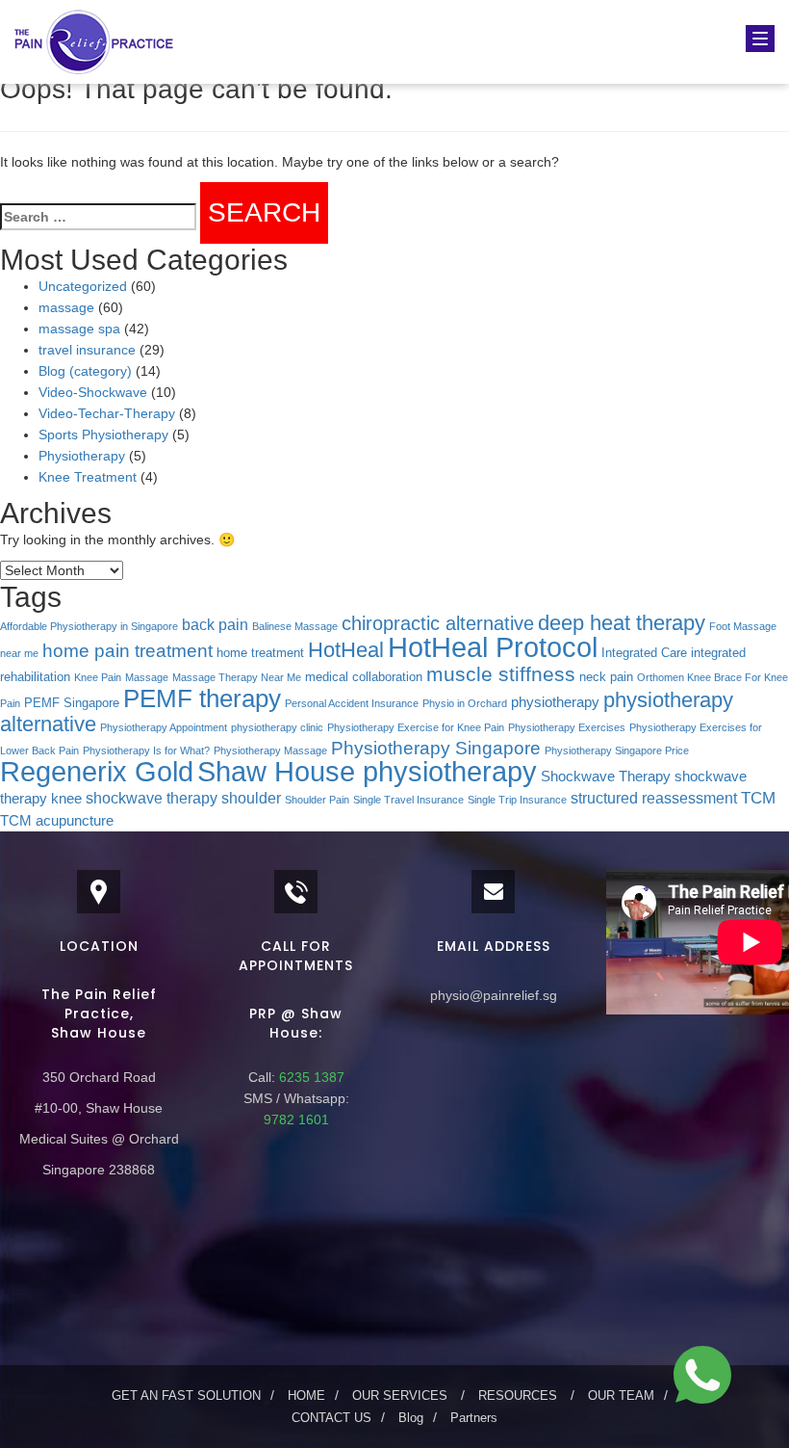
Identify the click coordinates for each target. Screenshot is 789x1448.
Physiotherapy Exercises (566, 727)
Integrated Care (644, 652)
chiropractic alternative (438, 623)
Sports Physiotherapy (103, 434)
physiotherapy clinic (277, 727)
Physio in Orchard (464, 703)
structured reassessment (654, 797)
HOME (306, 1395)
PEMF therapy (202, 698)
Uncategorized (82, 286)
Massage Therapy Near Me (236, 677)
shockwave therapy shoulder (183, 797)
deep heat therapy (621, 623)
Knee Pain (97, 677)
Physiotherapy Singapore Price (617, 750)
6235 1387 (309, 1077)
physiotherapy (555, 702)
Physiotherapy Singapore (436, 748)
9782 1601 (296, 1119)
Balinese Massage (295, 626)
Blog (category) (85, 371)
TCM (758, 797)
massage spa (79, 328)
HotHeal (346, 650)
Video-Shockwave (92, 392)
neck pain (606, 677)
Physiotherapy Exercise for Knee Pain (415, 727)
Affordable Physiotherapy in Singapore (89, 626)
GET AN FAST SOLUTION (186, 1395)
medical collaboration (363, 677)
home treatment (260, 652)
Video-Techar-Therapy (106, 413)
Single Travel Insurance (408, 799)
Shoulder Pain (317, 799)
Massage (146, 677)
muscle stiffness (500, 674)
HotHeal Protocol (493, 647)
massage (66, 307)
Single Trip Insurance (517, 799)
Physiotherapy (81, 455)
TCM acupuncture (57, 821)
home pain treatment (127, 651)
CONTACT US (331, 1417)
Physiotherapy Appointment (163, 727)
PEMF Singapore (71, 703)
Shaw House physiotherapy (367, 771)
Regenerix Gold (96, 771)
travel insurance (87, 349)
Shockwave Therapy (606, 776)
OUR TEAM (621, 1395)
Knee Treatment (87, 477)
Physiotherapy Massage (270, 750)
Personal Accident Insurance (352, 703)
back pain (215, 624)
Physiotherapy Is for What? (146, 750)
